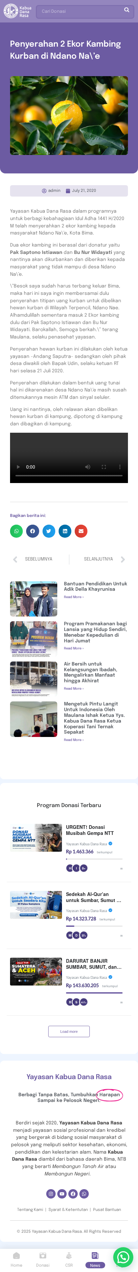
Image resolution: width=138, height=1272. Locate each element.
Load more (69, 1031)
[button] (16, 531)
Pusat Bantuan (107, 1210)
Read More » (74, 597)
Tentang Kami (30, 1210)
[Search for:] (85, 10)
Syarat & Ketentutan (68, 1210)
